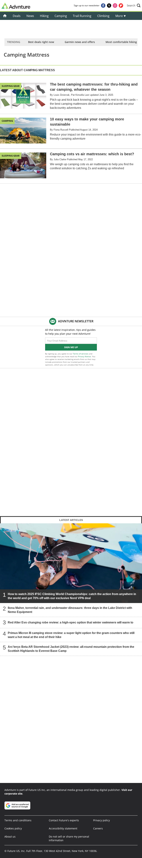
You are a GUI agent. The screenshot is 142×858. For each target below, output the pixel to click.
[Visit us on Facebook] (103, 5)
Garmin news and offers (80, 42)
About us (10, 836)
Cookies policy (13, 828)
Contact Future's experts (64, 820)
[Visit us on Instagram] (115, 5)
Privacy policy (101, 820)
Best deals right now (41, 42)
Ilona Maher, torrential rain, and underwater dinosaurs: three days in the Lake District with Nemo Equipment (70, 609)
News (30, 16)
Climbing (103, 16)
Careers (98, 828)
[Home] (5, 16)
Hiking (44, 16)
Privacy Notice (84, 356)
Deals (17, 16)
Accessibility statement (63, 828)
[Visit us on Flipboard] (121, 5)
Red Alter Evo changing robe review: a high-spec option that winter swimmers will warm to (70, 622)
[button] (134, 5)
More (119, 16)
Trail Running (82, 16)
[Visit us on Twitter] (109, 5)
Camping (61, 16)
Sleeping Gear (11, 86)
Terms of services (81, 353)
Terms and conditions (17, 820)
